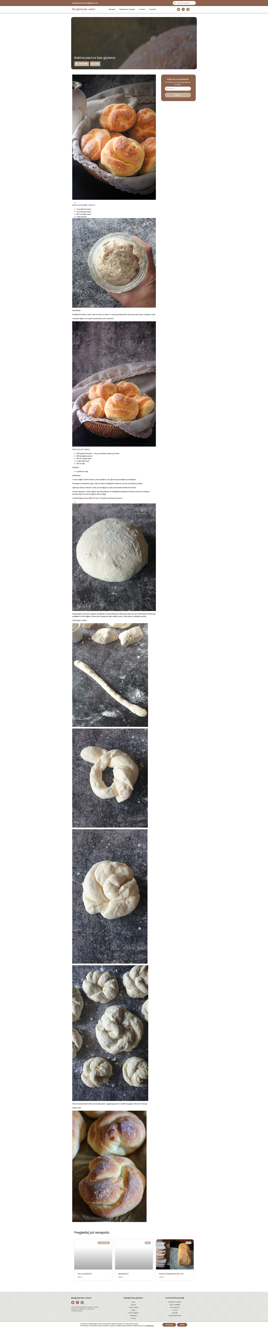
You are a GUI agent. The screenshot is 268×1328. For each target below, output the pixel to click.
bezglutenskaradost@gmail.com (85, 3)
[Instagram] (183, 9)
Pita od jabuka (84, 1273)
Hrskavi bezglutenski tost (171, 1273)
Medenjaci (123, 1273)
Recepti (112, 9)
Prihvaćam (169, 1325)
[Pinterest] (187, 9)
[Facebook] (178, 9)
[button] (81, 63)
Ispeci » (80, 1277)
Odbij (182, 1325)
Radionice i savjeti (127, 9)
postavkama (149, 1326)
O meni (142, 9)
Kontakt (152, 9)
